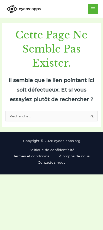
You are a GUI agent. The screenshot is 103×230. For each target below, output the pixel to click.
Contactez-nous (51, 162)
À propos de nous (74, 156)
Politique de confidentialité (51, 150)
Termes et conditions (31, 156)
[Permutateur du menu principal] (93, 9)
